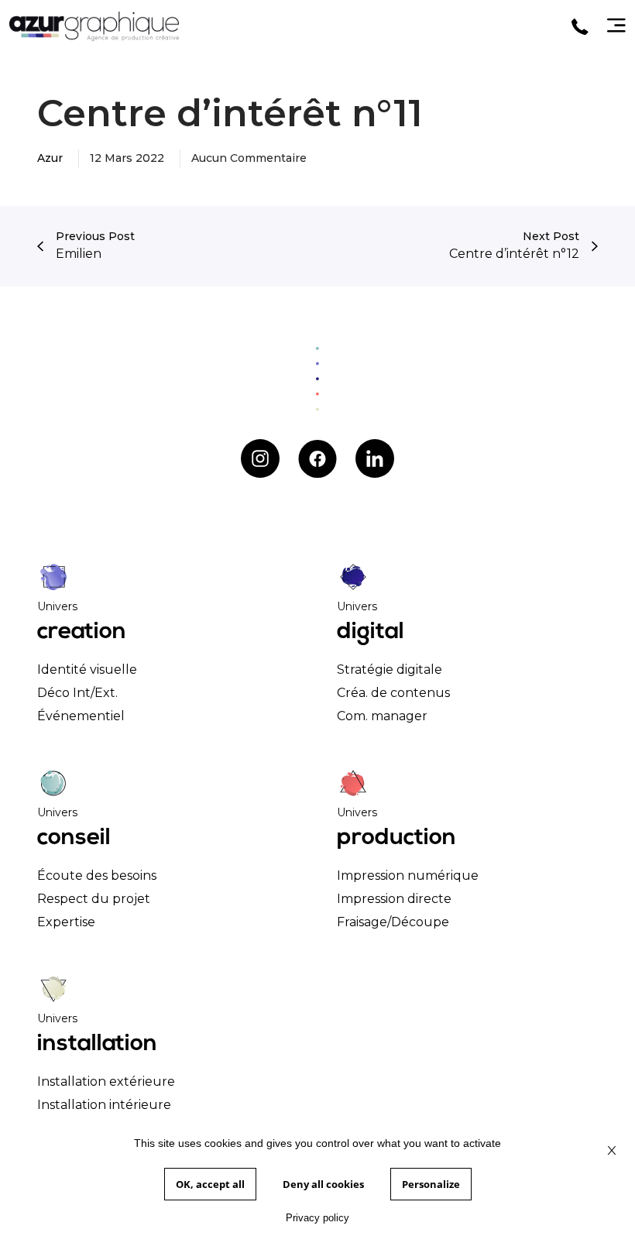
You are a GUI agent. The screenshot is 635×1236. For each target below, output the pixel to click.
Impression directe (394, 898)
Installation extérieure (106, 1081)
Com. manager (382, 716)
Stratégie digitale (389, 669)
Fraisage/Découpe (393, 922)
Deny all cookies (323, 1184)
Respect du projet (93, 898)
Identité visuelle (87, 669)
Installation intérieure (104, 1104)
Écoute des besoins (96, 875)
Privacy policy (317, 1218)
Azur (50, 158)
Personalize (431, 1184)
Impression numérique (408, 875)
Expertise (66, 922)
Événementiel (81, 716)
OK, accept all (210, 1184)
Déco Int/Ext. (77, 692)
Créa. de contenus (393, 692)
